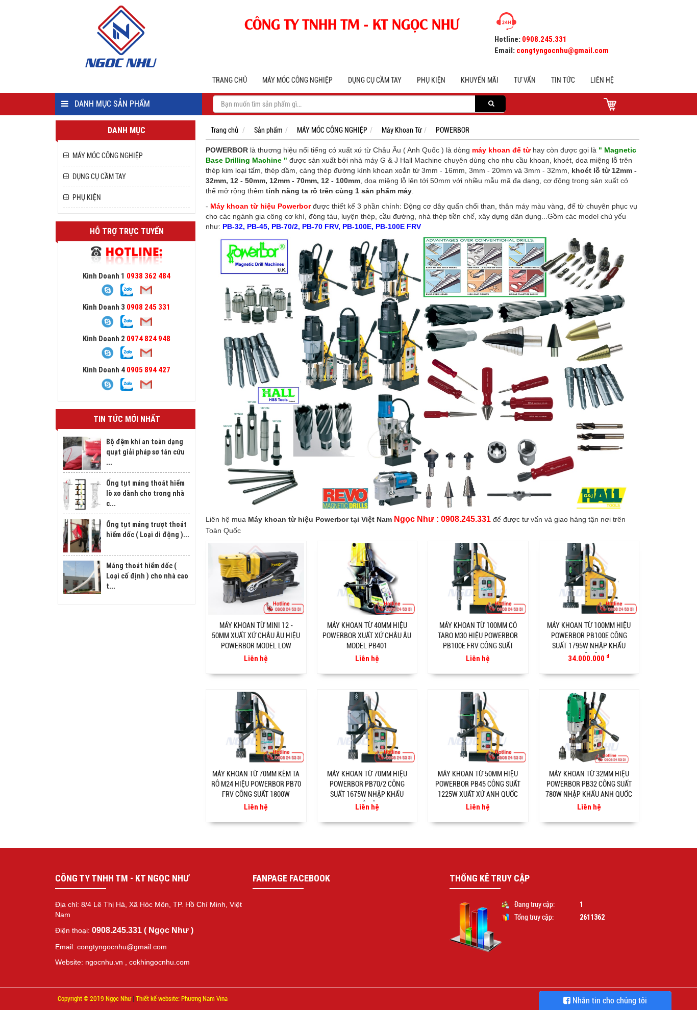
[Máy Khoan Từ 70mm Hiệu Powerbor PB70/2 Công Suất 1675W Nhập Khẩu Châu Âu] (367, 727)
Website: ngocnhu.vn (89, 962)
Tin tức (563, 80)
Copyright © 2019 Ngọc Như (94, 998)
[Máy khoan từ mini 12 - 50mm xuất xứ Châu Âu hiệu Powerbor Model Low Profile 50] (256, 579)
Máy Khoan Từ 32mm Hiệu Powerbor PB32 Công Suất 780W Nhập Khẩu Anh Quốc (588, 784)
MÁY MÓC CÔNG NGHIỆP (297, 80)
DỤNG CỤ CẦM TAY (375, 80)
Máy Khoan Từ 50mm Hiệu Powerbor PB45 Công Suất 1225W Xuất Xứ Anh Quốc (477, 784)
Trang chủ (229, 80)
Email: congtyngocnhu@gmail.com (111, 947)
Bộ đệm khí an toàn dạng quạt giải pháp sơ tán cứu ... (145, 452)
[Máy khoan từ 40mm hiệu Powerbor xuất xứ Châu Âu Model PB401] (367, 579)
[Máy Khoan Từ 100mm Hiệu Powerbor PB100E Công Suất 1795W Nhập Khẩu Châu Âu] (589, 579)
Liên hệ (602, 80)
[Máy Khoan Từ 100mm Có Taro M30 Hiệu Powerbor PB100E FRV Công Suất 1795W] (478, 579)
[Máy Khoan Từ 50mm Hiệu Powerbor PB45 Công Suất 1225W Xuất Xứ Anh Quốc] (478, 727)
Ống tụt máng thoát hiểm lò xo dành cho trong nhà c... (145, 493)
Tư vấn (525, 80)
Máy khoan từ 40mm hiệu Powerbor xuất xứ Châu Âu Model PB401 (366, 635)
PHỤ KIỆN (431, 80)
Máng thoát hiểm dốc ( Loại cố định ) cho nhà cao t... (147, 576)
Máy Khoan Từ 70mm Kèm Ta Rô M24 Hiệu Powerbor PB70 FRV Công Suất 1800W (256, 784)
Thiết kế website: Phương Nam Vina (182, 998)
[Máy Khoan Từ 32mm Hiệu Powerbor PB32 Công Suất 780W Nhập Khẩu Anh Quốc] (589, 727)
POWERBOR (452, 130)
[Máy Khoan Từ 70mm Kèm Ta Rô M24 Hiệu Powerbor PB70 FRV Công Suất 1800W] (256, 727)
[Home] (128, 36)
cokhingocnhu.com (159, 962)
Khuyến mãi (480, 80)
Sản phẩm (268, 130)
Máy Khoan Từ (401, 130)
